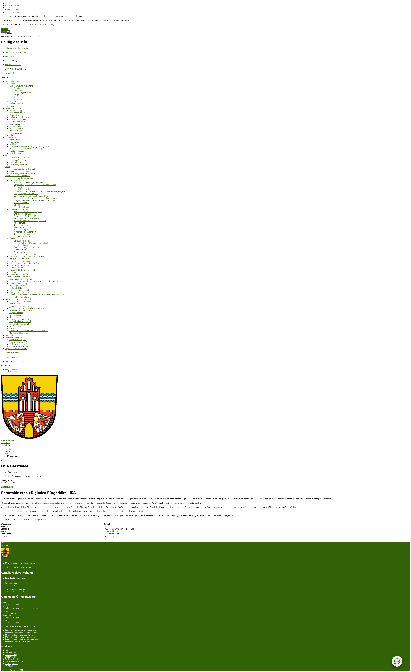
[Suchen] (39, 36)
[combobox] (28, 36)
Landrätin (18, 90)
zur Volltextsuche (12, 12)
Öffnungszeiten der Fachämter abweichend (19, 626)
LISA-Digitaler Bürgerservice (21, 178)
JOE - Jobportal (15, 162)
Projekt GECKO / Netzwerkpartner (23, 270)
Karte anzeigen (7, 487)
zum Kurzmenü (11, 7)
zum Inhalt (9, 3)
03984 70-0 (17, 589)
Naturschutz (14, 317)
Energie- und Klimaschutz (20, 322)
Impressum (10, 652)
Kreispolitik (14, 142)
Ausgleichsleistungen (22, 207)
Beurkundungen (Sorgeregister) (27, 218)
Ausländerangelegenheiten (20, 279)
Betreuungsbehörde (22, 241)
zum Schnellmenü (12, 10)
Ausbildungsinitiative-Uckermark (23, 173)
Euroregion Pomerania (18, 346)
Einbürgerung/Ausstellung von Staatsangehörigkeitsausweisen (35, 281)
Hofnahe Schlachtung (18, 333)
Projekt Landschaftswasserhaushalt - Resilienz (28, 331)
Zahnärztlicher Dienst (23, 245)
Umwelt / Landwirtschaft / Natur (18, 310)
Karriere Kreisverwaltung (19, 158)
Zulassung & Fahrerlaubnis (20, 290)
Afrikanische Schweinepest (20, 117)
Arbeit (7, 155)
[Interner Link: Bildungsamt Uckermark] (207, 633)
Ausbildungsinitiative (18, 164)
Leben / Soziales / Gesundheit (17, 176)
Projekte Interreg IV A (18, 342)
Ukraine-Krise (15, 115)
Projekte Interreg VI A (18, 344)
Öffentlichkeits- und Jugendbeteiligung (25, 149)
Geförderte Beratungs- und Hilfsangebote (31, 196)
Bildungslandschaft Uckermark (22, 169)
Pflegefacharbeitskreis (18, 274)
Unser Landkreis (16, 140)
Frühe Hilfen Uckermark (19, 265)
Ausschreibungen (16, 124)
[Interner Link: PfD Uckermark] (207, 642)
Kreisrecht (18, 95)
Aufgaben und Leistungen (20, 171)
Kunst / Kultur (11, 335)
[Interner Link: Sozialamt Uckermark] (207, 630)
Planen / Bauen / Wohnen (20, 301)
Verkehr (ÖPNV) (16, 288)
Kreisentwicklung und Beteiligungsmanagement (29, 146)
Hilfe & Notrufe (15, 131)
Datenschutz (10, 654)
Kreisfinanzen (19, 97)
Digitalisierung (15, 153)
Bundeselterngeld (21, 229)
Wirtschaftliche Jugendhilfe (25, 232)
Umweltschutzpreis (17, 113)
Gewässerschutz (16, 326)
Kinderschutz (19, 223)
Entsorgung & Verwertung (20, 319)
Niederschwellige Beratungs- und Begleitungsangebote (36, 198)
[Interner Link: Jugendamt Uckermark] (207, 637)
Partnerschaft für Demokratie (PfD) (24, 263)
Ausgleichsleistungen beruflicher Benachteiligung (34, 200)
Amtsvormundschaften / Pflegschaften (30, 220)
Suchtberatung (20, 250)
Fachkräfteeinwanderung (20, 297)
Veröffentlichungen (17, 122)
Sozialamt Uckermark (18, 180)
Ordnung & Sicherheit (18, 286)
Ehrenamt (13, 272)
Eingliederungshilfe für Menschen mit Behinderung (35, 185)
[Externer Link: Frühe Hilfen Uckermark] (207, 639)
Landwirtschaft (15, 315)
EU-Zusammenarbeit (14, 337)
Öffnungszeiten (15, 133)
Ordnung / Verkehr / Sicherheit (17, 277)
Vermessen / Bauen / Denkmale (18, 299)
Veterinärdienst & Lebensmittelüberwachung (28, 256)
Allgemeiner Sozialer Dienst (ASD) (28, 211)
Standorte (18, 88)
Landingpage (10, 449)
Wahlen (12, 144)
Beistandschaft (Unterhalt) (25, 216)
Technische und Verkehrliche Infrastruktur (26, 308)
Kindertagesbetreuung (23, 227)
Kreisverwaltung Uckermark (21, 86)
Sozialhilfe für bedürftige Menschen (28, 182)
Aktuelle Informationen (18, 119)
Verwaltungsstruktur (22, 92)
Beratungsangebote (22, 205)
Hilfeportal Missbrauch (23, 236)
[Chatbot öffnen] (397, 661)
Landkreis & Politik (12, 137)
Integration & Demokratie (19, 259)
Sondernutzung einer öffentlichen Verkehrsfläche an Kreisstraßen (36, 295)
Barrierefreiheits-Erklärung (16, 661)
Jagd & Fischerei (16, 313)
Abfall (11, 328)
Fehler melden (11, 659)
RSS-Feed (9, 666)
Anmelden (9, 650)
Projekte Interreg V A (17, 340)
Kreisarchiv (18, 99)
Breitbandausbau (16, 151)
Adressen (13, 135)
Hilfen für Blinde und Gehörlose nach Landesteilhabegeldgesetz (40, 191)
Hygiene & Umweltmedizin (25, 254)
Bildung (8, 167)
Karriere (12, 83)
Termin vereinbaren (17, 126)
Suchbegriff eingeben (10, 36)
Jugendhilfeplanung (22, 234)
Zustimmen (5, 31)
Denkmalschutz (16, 304)
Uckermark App (15, 110)
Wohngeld (18, 187)
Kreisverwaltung (12, 81)
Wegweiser (14, 101)
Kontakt (12, 106)
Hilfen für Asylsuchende (24, 189)
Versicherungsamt (21, 203)
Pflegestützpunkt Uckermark (26, 194)
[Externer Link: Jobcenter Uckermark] (207, 635)
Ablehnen (4, 29)
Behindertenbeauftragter (19, 261)
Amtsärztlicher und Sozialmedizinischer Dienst (33, 243)
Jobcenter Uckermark (18, 160)
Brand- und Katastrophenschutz (22, 283)
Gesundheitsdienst (17, 238)
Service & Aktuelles (13, 108)
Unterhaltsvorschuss (22, 214)
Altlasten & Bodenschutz (19, 324)
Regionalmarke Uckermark (16, 348)
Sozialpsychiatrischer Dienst (25, 252)
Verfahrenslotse (16, 268)
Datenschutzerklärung (44, 24)
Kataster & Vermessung (19, 306)
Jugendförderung (21, 225)
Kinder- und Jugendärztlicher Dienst (29, 247)
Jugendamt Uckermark (19, 209)
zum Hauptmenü (12, 5)
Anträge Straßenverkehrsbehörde (23, 292)
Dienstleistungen (16, 104)
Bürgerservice (11, 369)
